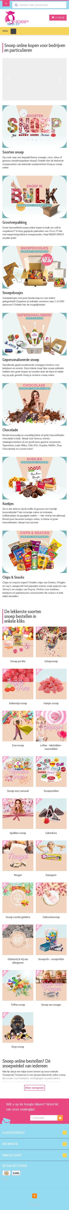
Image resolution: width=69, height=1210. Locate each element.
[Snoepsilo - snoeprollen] (51, 940)
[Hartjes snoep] (51, 684)
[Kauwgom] (51, 855)
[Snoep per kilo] (17, 642)
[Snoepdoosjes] (34, 267)
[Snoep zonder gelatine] (17, 897)
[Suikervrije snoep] (17, 684)
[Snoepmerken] (51, 771)
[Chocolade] (34, 404)
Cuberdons (51, 833)
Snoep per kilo (18, 661)
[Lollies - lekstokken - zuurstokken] (51, 726)
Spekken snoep (18, 833)
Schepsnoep (51, 661)
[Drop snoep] (17, 1027)
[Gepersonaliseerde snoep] (34, 334)
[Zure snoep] (17, 726)
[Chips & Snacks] (34, 552)
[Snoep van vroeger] (51, 985)
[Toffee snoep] (17, 985)
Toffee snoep (18, 1004)
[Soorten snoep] (34, 126)
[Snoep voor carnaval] (17, 771)
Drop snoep (18, 1046)
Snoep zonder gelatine (18, 917)
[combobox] (39, 4)
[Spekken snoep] (17, 813)
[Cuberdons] (51, 813)
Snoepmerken (51, 790)
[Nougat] (17, 855)
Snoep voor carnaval (18, 790)
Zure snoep (18, 745)
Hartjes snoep (51, 703)
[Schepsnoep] (51, 642)
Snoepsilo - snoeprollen (51, 959)
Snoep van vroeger (51, 1004)
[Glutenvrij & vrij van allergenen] (17, 940)
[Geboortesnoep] (51, 897)
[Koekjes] (34, 478)
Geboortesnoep (51, 917)
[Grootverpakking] (34, 197)
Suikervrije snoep (18, 703)
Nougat (18, 875)
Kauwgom (51, 875)
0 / (59, 17)
